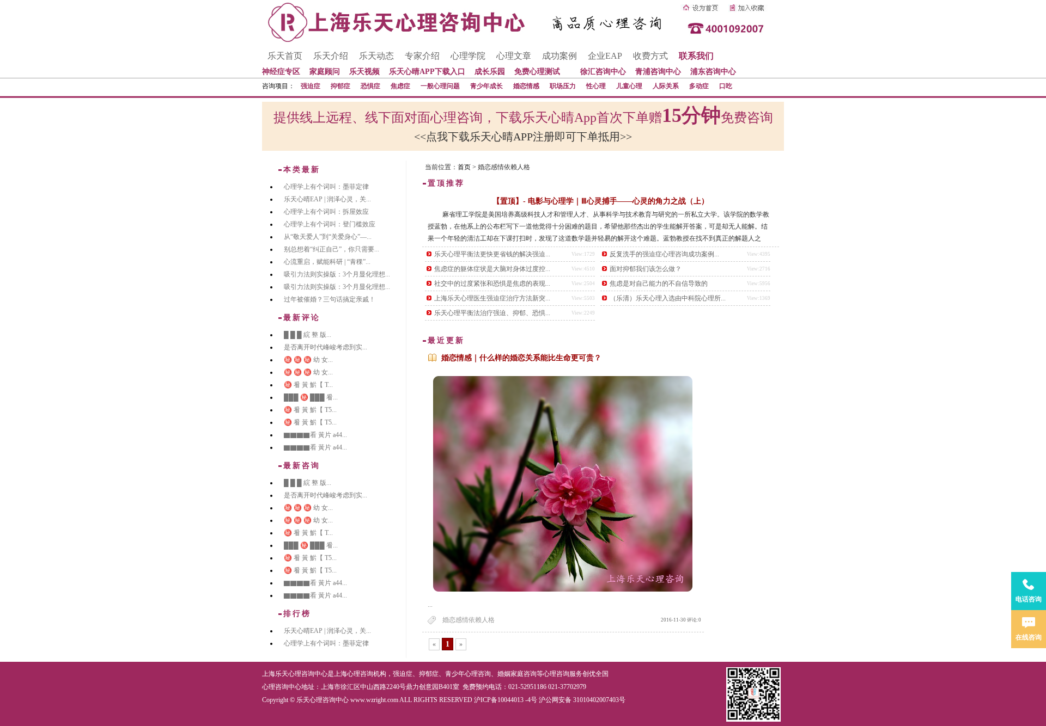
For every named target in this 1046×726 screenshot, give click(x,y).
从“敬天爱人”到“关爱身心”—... (328, 237)
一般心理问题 (440, 86)
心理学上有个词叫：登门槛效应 (329, 224)
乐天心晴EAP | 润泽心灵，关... (327, 199)
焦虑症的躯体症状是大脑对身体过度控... (492, 269)
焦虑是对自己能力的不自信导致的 (659, 283)
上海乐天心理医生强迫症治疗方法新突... (492, 298)
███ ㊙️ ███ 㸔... (311, 397)
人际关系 (666, 86)
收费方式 (650, 55)
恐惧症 (370, 86)
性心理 (596, 86)
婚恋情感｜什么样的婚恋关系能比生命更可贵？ (521, 358)
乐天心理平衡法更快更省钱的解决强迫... (492, 254)
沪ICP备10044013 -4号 (505, 700)
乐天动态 (376, 55)
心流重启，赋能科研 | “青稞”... (327, 262)
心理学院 (468, 55)
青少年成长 (486, 86)
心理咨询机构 (366, 674)
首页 (464, 167)
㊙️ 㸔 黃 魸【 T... (308, 385)
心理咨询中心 (281, 687)
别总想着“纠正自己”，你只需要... (331, 249)
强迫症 (310, 86)
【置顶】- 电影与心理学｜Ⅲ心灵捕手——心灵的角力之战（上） (600, 201)
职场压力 (563, 86)
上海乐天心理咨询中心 (294, 674)
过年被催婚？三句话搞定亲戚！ (329, 299)
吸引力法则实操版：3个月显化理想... (337, 274)
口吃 (725, 86)
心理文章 (513, 55)
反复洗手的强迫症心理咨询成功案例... (664, 254)
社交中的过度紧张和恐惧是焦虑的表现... (492, 283)
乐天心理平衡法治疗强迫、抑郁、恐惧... (492, 313)
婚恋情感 (526, 86)
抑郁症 (340, 86)
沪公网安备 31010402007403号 (582, 700)
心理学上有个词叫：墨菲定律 (326, 186)
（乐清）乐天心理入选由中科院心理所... (668, 298)
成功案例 (559, 55)
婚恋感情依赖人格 (468, 620)
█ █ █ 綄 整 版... (307, 335)
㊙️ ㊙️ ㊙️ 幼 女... (308, 360)
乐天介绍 (330, 55)
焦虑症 (400, 86)
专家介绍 (422, 55)
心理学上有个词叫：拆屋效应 (326, 212)
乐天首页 (284, 55)
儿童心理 (629, 86)
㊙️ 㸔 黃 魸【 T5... (310, 410)
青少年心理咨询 (468, 674)
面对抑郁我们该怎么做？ (646, 269)
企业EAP (605, 55)
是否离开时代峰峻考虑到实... (325, 347)
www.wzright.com (374, 700)
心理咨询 (556, 674)
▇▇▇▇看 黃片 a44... (315, 435)
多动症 (699, 86)
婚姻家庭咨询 (517, 674)
